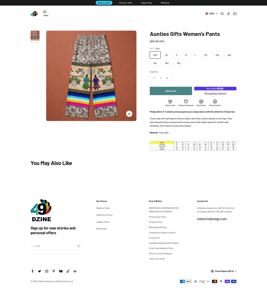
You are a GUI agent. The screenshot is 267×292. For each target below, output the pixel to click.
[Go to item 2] (35, 43)
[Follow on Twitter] (39, 271)
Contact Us (154, 237)
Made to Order (104, 2)
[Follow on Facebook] (32, 271)
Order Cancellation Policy (161, 248)
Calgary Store (146, 2)
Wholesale (165, 2)
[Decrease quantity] (154, 78)
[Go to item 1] (35, 35)
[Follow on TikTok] (68, 271)
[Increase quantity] (167, 78)
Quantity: (154, 71)
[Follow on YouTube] (61, 271)
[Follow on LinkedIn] (75, 271)
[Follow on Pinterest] (54, 271)
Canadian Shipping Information (164, 243)
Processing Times (157, 216)
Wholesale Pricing (157, 227)
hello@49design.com (212, 219)
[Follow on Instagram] (47, 271)
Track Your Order (157, 258)
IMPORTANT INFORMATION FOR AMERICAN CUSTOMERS (164, 210)
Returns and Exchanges (160, 253)
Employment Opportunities (162, 232)
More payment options (215, 93)
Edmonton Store (125, 2)
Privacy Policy (155, 222)
